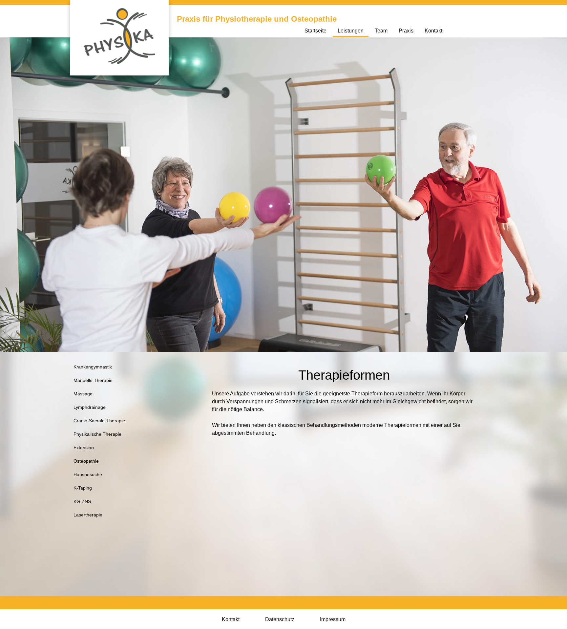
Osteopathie (86, 461)
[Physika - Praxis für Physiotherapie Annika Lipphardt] (119, 35)
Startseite (315, 30)
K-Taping (83, 488)
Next (499, 188)
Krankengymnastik (93, 366)
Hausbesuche (88, 474)
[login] (1, 1)
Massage (83, 393)
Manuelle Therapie (93, 380)
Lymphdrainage (90, 407)
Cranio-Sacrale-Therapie (99, 420)
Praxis (406, 30)
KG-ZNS (82, 501)
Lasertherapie (88, 514)
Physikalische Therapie (97, 434)
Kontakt (433, 30)
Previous (65, 188)
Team (381, 30)
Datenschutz (279, 619)
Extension (84, 447)
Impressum (333, 619)
